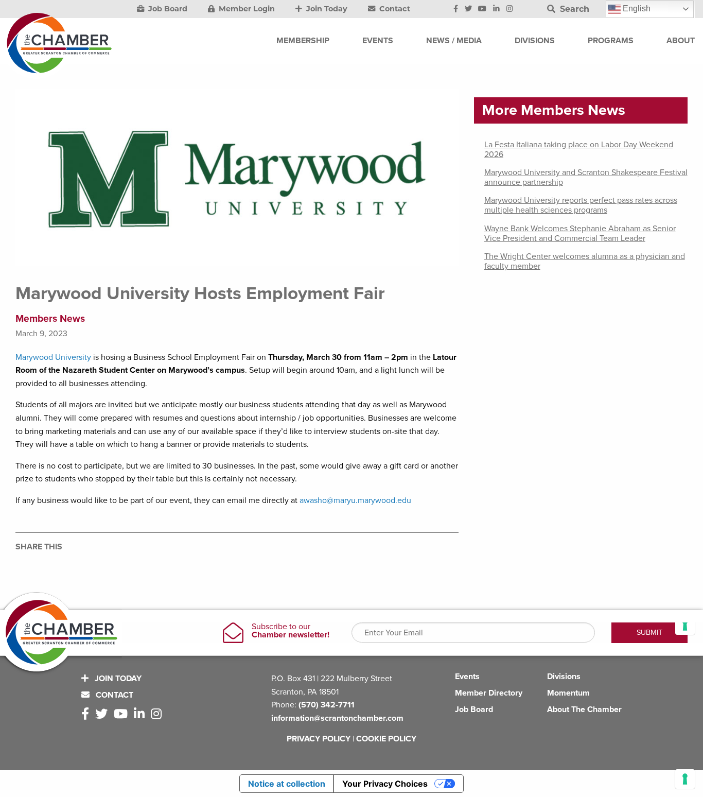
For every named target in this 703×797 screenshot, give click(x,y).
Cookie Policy (386, 739)
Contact (393, 8)
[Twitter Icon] (468, 9)
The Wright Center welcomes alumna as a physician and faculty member (584, 261)
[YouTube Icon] (482, 9)
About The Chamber (584, 709)
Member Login (246, 8)
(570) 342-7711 (326, 705)
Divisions (564, 676)
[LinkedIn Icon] (496, 9)
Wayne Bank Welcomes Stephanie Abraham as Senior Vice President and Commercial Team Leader (580, 233)
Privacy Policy (318, 739)
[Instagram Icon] (509, 9)
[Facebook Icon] (455, 9)
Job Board (166, 8)
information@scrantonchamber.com (337, 718)
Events (467, 676)
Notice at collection (286, 783)
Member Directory (488, 693)
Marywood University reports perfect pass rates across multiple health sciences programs (580, 205)
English (636, 8)
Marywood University (53, 357)
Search (573, 9)
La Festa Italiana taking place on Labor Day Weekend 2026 (578, 150)
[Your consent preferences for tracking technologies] (685, 779)
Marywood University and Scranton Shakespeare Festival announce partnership (586, 177)
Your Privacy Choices (385, 783)
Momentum (568, 693)
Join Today (325, 8)
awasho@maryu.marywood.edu (355, 500)
